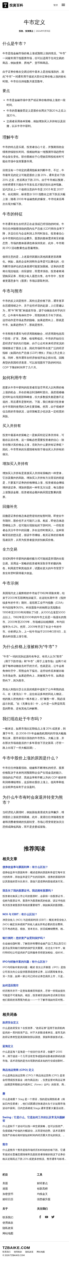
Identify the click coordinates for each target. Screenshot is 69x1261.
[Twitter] (52, 1217)
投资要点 (29, 31)
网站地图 (8, 1233)
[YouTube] (46, 1217)
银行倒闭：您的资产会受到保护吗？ (24, 938)
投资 (21, 31)
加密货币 (8, 1194)
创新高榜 (42, 1188)
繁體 (55, 5)
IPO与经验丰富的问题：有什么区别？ (25, 961)
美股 (5, 1183)
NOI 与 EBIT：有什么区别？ (20, 914)
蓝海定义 (8, 1046)
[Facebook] (40, 1217)
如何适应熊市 (11, 985)
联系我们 (8, 1217)
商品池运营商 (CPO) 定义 (18, 1069)
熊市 (5, 1144)
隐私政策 (8, 1228)
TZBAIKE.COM (16, 1248)
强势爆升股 (43, 1199)
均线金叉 (42, 1194)
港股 (5, 1188)
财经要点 (42, 1183)
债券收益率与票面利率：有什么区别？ (25, 867)
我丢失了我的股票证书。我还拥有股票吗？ (28, 890)
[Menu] (63, 5)
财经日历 (8, 1199)
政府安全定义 (11, 1022)
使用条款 (8, 1222)
